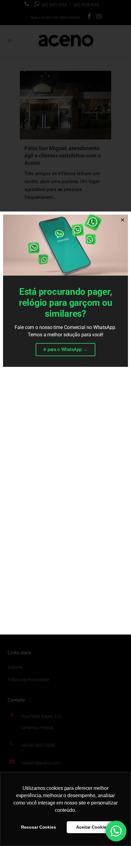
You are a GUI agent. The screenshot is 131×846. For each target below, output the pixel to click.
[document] (65, 423)
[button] (122, 220)
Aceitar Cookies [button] (92, 827)
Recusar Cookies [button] (38, 827)
